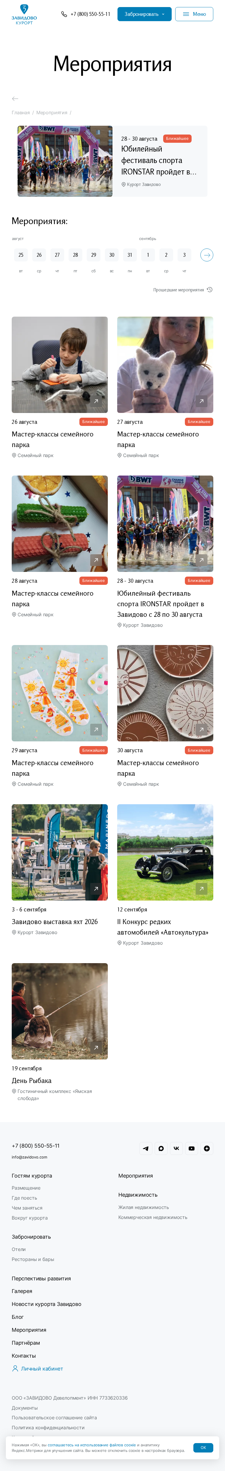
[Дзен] (206, 1148)
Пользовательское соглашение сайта (54, 1417)
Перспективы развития (41, 1278)
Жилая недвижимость (143, 1207)
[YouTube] (191, 1148)
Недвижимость (138, 1195)
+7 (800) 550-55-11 (35, 1146)
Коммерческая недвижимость (153, 1217)
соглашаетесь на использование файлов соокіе (92, 1445)
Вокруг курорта (30, 1218)
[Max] (161, 1148)
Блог (18, 1317)
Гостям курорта (32, 1176)
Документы (25, 1408)
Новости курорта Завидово (46, 1304)
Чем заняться (27, 1208)
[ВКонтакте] (176, 1148)
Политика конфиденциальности (48, 1427)
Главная (21, 112)
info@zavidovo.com (29, 1157)
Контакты (24, 1356)
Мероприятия (135, 1176)
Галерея (22, 1291)
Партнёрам (26, 1343)
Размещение (26, 1188)
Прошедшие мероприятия (179, 290)
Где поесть (24, 1198)
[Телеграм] (145, 1148)
